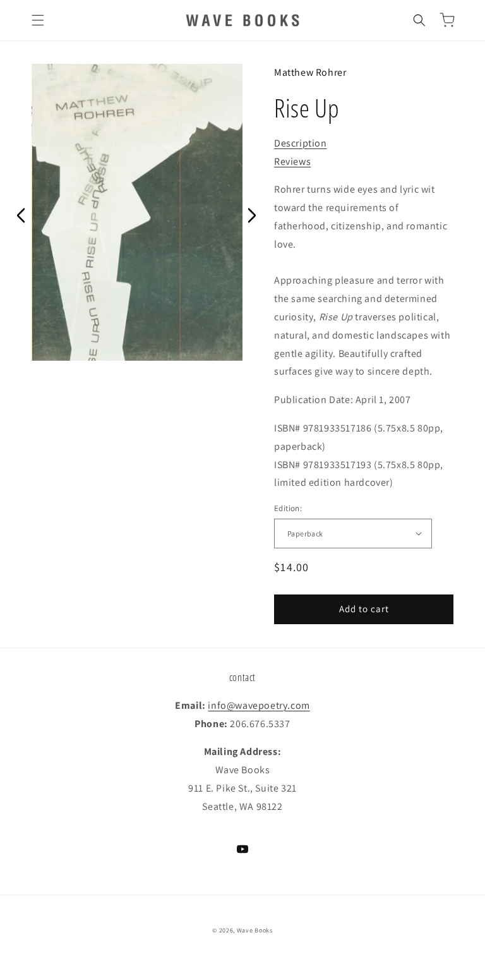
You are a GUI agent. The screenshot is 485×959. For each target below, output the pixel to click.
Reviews (292, 161)
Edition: (288, 508)
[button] (38, 20)
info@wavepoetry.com (258, 705)
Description (300, 143)
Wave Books (255, 930)
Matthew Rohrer (310, 72)
